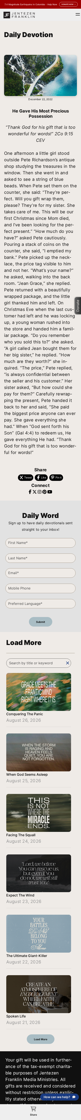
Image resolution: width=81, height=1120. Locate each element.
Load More (40, 1039)
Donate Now (67, 4)
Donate (78, 306)
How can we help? (57, 1097)
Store (33, 1114)
